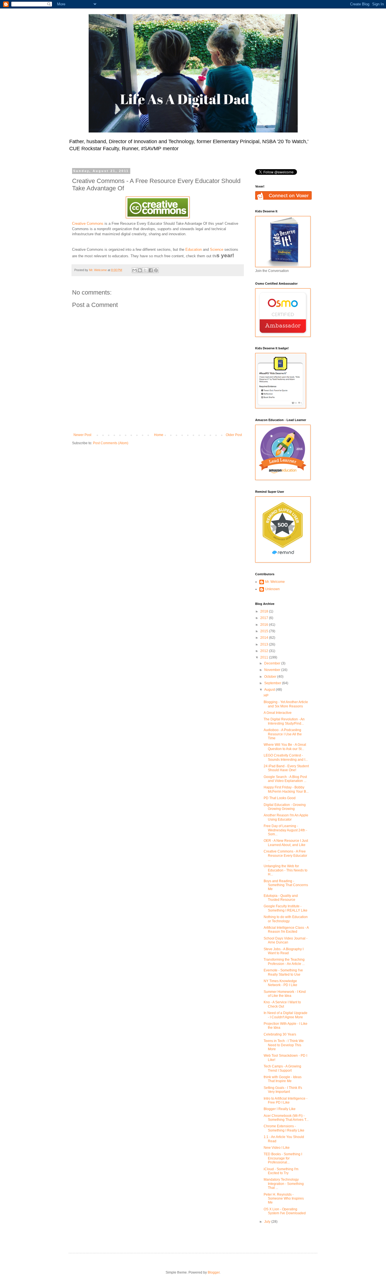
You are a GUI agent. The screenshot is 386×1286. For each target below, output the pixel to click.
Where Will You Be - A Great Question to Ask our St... (285, 747)
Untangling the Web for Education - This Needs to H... (285, 870)
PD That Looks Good (280, 798)
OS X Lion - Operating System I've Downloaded (285, 1211)
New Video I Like (277, 1148)
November (272, 670)
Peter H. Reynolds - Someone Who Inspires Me (284, 1199)
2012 (264, 651)
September (273, 683)
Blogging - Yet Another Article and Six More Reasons (286, 704)
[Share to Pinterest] (156, 270)
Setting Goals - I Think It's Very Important (283, 1090)
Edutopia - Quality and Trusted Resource (281, 898)
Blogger (214, 1272)
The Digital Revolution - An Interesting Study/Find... (284, 721)
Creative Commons (87, 223)
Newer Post (82, 435)
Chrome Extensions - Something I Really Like (284, 1128)
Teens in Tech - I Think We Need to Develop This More (284, 1045)
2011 (264, 657)
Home (158, 435)
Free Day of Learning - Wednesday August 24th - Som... (285, 830)
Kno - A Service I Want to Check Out (282, 1004)
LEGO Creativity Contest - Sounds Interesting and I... (286, 757)
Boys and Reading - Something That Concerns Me (286, 885)
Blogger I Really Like (280, 1109)
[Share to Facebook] (150, 270)
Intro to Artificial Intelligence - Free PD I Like (285, 1100)
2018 (264, 611)
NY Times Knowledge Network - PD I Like (280, 983)
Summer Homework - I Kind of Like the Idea (285, 994)
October (270, 677)
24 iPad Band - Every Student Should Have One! (286, 768)
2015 (264, 631)
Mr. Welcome (275, 582)
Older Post (234, 435)
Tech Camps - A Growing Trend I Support (282, 1068)
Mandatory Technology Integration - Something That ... (284, 1184)
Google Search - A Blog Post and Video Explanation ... (285, 779)
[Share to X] (145, 270)
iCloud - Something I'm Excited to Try (281, 1171)
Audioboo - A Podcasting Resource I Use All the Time (283, 734)
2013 (264, 644)
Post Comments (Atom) (110, 443)
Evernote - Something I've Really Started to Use (283, 972)
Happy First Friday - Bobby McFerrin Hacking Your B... (286, 789)
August (270, 690)
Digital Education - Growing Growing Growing (285, 807)
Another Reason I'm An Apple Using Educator (286, 817)
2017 (264, 618)
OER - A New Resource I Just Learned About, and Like (286, 843)
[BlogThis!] (140, 270)
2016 (264, 625)
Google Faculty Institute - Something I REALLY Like (285, 908)
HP (266, 696)
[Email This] (134, 270)
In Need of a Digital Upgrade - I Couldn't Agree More (285, 1015)
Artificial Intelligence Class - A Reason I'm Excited (286, 930)
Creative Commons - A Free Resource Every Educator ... (285, 855)
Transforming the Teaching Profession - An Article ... (284, 961)
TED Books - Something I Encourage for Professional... (283, 1158)
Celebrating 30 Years (280, 1034)
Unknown (272, 589)
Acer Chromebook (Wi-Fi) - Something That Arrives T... (286, 1118)
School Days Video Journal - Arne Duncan (285, 940)
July (267, 1222)
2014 (264, 638)
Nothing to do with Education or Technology (286, 919)
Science (216, 249)
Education (193, 249)
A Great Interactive (278, 713)
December (272, 663)
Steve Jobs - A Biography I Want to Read (283, 951)
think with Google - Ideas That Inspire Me (283, 1079)
